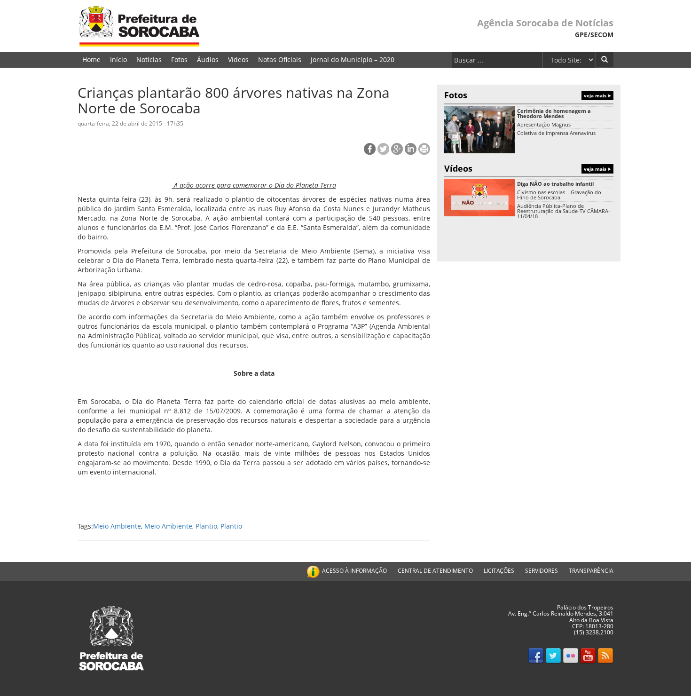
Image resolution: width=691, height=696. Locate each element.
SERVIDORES (541, 571)
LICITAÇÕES (499, 571)
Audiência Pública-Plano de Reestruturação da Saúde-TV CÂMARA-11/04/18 (563, 211)
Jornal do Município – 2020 (352, 59)
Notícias (149, 59)
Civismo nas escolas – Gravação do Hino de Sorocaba (559, 195)
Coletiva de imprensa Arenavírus (556, 132)
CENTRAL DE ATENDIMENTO (435, 571)
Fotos (179, 59)
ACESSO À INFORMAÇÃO (354, 571)
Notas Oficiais (279, 59)
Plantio (206, 526)
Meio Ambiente (117, 526)
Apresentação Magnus (544, 124)
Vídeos (238, 59)
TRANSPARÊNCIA (591, 571)
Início (118, 59)
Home (91, 59)
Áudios (208, 59)
